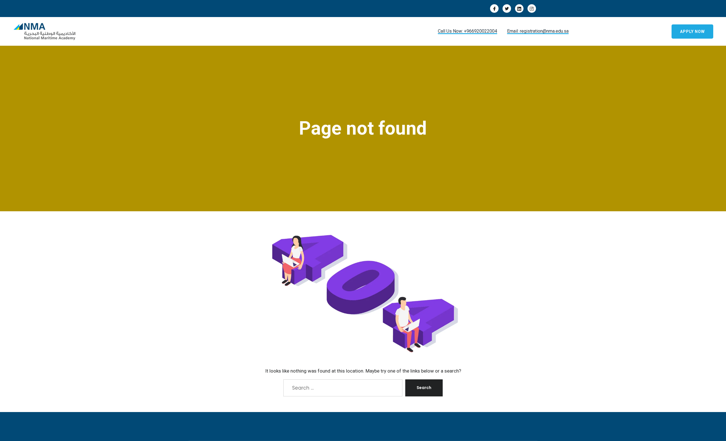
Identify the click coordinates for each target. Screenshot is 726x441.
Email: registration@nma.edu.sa (538, 31)
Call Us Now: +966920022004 (467, 31)
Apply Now (692, 31)
